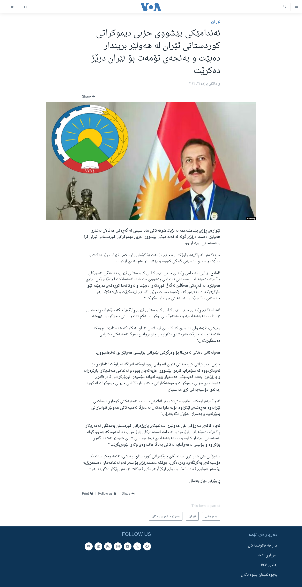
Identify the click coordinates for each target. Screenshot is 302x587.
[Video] (13, 7)
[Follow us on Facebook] (147, 546)
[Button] (88, 96)
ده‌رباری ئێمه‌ (268, 555)
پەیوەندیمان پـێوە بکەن (259, 575)
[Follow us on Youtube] (127, 546)
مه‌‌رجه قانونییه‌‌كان (263, 545)
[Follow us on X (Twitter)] (137, 546)
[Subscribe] (88, 546)
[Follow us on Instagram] (118, 546)
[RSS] (108, 546)
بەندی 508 (269, 565)
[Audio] (25, 7)
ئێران (215, 21)
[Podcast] (98, 546)
